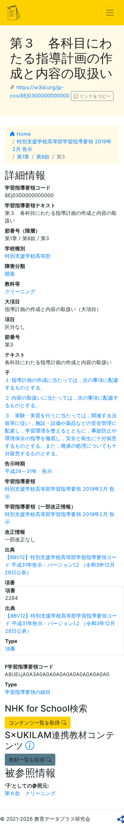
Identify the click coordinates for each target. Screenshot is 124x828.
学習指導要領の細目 (28, 692)
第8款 (43, 156)
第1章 (23, 156)
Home (23, 134)
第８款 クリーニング (30, 793)
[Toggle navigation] (110, 12)
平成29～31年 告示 (28, 471)
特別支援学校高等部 (28, 256)
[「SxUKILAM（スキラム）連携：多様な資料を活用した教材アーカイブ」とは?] (29, 745)
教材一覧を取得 (27, 759)
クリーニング (20, 291)
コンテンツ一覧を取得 (35, 722)
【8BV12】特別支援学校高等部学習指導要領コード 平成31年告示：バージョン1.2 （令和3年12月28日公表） (61, 565)
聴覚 (10, 274)
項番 (10, 648)
